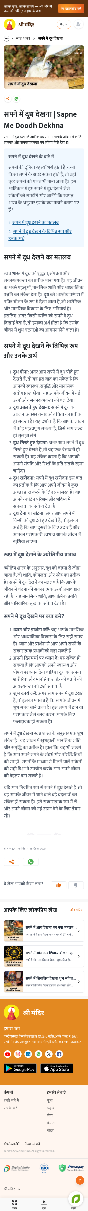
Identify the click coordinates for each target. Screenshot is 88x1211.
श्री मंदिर (9, 1189)
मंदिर (50, 1131)
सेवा (50, 1115)
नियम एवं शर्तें (32, 1144)
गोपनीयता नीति (12, 1144)
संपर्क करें (10, 1108)
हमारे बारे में (11, 1100)
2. (40, 235)
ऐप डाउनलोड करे (71, 8)
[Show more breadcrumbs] (9, 38)
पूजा (50, 1100)
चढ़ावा (51, 1108)
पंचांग (50, 1123)
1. (33, 222)
